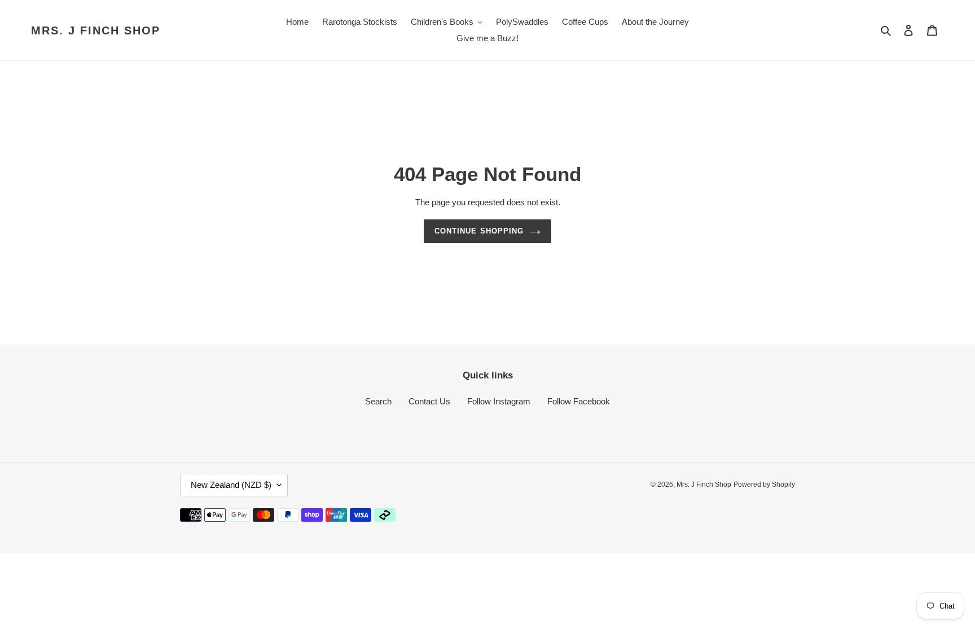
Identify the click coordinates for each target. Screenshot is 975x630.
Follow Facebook (578, 401)
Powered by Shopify (764, 484)
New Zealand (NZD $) (231, 485)
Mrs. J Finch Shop (95, 30)
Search (378, 401)
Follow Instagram (498, 401)
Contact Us (429, 401)
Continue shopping (479, 231)
